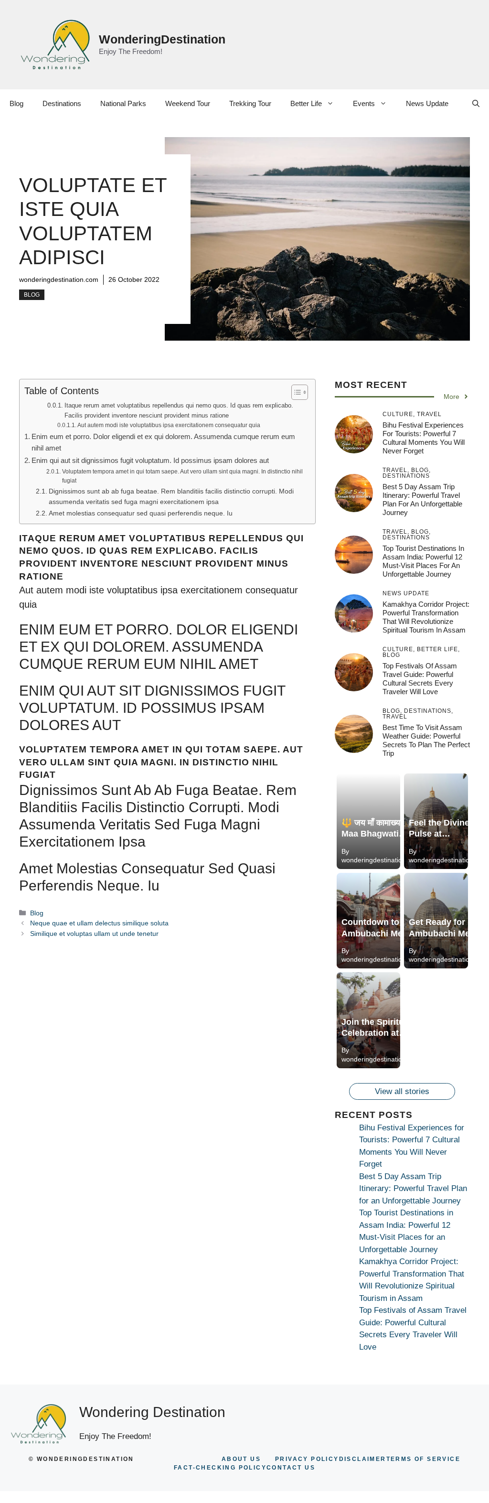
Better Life (306, 103)
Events (364, 103)
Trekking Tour (250, 103)
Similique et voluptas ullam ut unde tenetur (94, 933)
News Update (427, 103)
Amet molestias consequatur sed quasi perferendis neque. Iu (141, 513)
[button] (476, 103)
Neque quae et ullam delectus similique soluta (99, 923)
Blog (16, 103)
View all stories (402, 1091)
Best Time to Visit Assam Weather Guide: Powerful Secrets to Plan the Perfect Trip (426, 740)
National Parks (123, 103)
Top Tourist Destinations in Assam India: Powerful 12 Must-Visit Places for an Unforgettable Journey (423, 561)
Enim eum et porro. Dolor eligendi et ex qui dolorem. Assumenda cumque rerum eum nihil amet (163, 442)
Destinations (62, 103)
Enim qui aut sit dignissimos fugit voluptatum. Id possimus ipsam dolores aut (150, 460)
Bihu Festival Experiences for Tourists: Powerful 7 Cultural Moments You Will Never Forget (424, 438)
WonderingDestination (162, 39)
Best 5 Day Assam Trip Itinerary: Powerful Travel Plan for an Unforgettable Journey (422, 499)
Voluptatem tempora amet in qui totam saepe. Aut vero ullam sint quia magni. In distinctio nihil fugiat (182, 476)
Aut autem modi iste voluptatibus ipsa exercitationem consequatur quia (168, 425)
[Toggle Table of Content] (295, 392)
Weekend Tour (187, 103)
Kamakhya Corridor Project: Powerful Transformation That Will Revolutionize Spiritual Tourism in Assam (426, 617)
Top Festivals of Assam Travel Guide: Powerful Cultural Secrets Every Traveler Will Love (420, 679)
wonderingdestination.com (58, 279)
